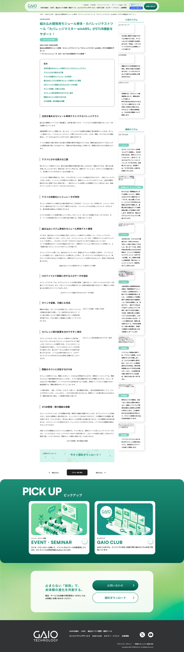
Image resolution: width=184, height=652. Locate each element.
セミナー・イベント (112, 8)
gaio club (100, 8)
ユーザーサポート (136, 8)
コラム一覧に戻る (77, 472)
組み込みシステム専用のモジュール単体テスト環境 (62, 80)
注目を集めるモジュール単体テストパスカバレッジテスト (65, 68)
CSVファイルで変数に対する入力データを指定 (61, 84)
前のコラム (55, 472)
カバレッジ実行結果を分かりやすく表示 (58, 93)
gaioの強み (44, 8)
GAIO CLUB (49, 14)
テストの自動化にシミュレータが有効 (57, 76)
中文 (125, 5)
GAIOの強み (74, 631)
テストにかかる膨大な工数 (53, 72)
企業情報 (124, 8)
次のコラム (99, 472)
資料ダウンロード (136, 5)
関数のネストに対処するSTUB (55, 97)
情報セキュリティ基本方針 (144, 644)
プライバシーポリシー (124, 644)
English (121, 5)
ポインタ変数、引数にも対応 (54, 88)
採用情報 (93, 5)
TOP (41, 14)
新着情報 (86, 5)
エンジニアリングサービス (86, 8)
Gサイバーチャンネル (103, 5)
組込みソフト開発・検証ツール (66, 8)
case (52, 8)
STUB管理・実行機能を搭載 (54, 101)
